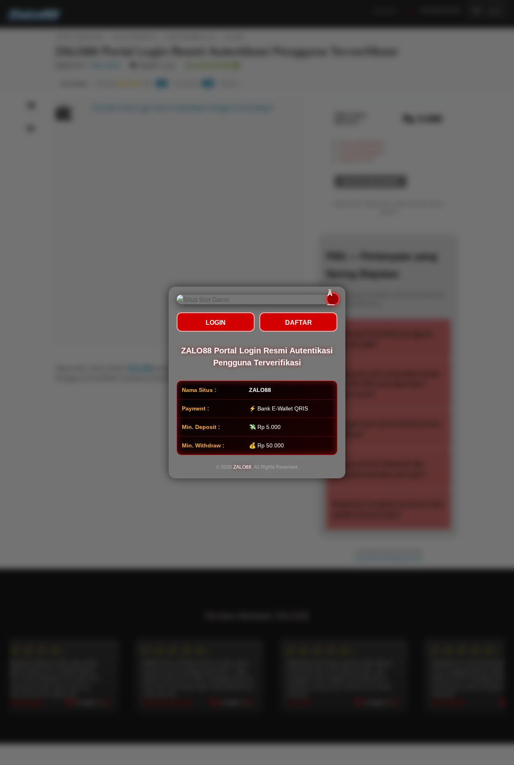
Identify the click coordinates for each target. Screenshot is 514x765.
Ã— (331, 299)
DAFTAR (298, 322)
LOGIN (216, 322)
